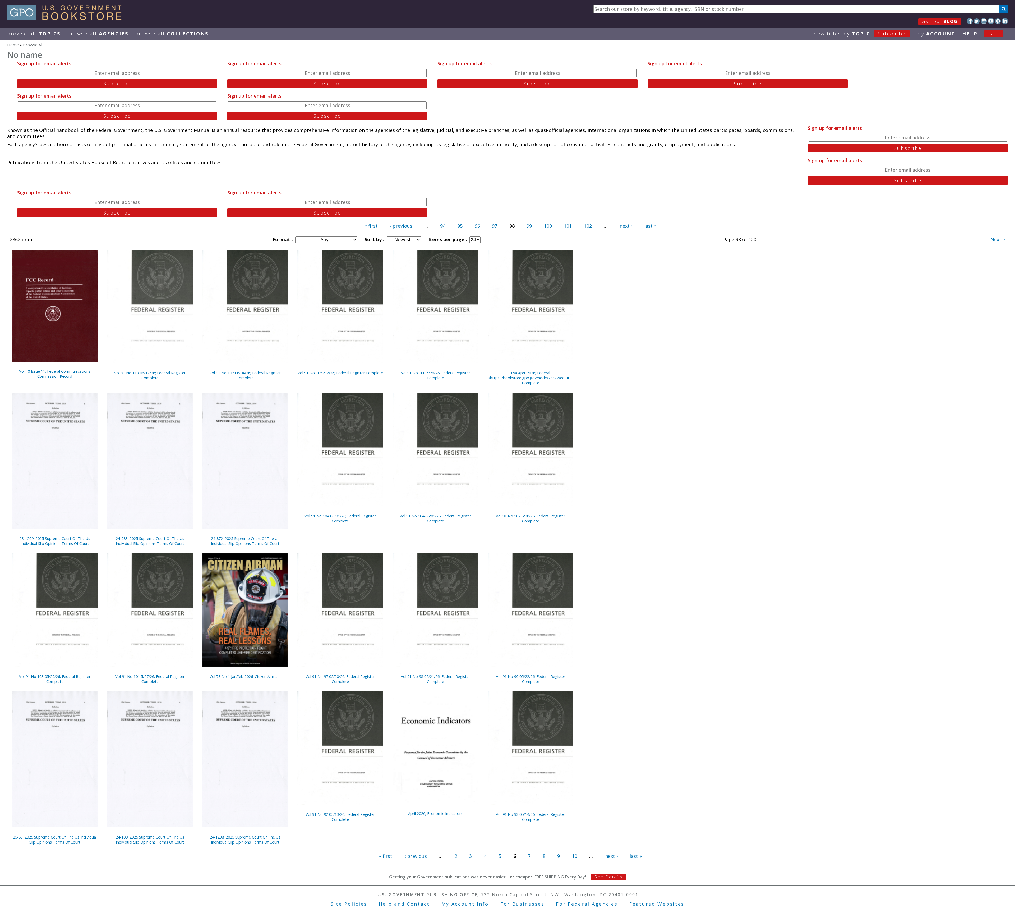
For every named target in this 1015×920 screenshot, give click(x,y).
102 (588, 226)
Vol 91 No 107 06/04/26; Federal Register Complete (245, 375)
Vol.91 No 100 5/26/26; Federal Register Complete (435, 375)
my (935, 33)
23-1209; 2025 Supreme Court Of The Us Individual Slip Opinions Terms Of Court (55, 541)
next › (626, 226)
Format (282, 239)
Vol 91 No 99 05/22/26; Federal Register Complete (530, 679)
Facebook (970, 21)
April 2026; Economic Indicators (435, 813)
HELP (970, 33)
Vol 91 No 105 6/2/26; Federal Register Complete (340, 372)
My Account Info (465, 904)
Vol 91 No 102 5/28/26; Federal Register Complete (530, 518)
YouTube (991, 21)
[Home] (66, 18)
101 (568, 226)
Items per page (447, 239)
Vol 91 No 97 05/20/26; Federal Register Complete (340, 679)
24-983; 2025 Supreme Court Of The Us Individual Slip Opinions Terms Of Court (150, 541)
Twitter (977, 21)
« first (371, 226)
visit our (940, 21)
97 (494, 226)
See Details (608, 877)
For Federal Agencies (586, 904)
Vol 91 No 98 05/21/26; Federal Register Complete (435, 679)
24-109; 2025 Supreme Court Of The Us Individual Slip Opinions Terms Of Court (150, 840)
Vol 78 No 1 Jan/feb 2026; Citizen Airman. (245, 676)
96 (477, 226)
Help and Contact (404, 904)
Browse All (34, 33)
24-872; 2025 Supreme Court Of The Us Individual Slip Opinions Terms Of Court (245, 541)
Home (13, 44)
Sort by (374, 239)
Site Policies (349, 904)
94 (442, 226)
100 (548, 226)
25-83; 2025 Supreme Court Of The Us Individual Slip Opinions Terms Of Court (55, 840)
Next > (997, 239)
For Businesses (522, 904)
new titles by (860, 33)
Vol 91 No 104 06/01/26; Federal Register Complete (340, 518)
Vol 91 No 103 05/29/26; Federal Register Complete (54, 679)
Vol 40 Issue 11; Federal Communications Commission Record (54, 374)
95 (460, 226)
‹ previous (401, 226)
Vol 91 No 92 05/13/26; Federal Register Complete (340, 817)
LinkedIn (1005, 21)
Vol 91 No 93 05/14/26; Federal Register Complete (530, 817)
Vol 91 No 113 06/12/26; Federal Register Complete (150, 375)
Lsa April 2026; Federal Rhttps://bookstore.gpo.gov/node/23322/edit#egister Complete (530, 377)
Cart (993, 33)
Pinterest (998, 21)
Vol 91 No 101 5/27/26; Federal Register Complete (149, 679)
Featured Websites (656, 904)
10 (574, 856)
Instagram (984, 21)
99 (529, 226)
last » (650, 226)
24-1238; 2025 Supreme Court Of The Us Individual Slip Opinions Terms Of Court (245, 840)
